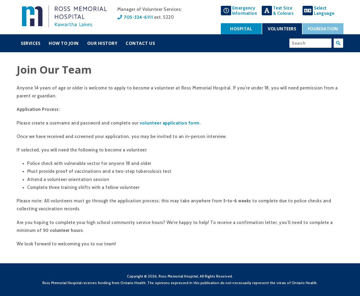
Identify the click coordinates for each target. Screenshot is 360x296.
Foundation (323, 29)
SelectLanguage (324, 10)
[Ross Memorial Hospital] (64, 25)
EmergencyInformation (244, 10)
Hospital (241, 29)
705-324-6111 (138, 17)
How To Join (64, 43)
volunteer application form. (171, 123)
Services (30, 43)
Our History (102, 43)
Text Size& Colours (283, 10)
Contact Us (140, 43)
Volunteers (282, 29)
